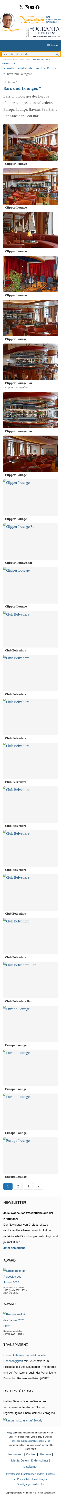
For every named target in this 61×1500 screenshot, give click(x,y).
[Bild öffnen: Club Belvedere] (30, 629)
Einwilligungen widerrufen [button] (30, 1484)
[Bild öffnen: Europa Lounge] (30, 1024)
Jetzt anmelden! (14, 1248)
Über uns (45, 1454)
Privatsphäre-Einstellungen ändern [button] (25, 1473)
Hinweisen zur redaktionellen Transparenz (30, 1441)
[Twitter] (21, 7)
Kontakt (31, 1454)
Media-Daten (20, 1460)
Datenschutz (39, 1460)
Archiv (40, 68)
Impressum (15, 1454)
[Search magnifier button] (57, 54)
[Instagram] (27, 7)
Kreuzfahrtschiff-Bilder (18, 68)
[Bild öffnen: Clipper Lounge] (30, 142)
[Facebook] (37, 7)
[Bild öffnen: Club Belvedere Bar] (30, 980)
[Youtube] (32, 7)
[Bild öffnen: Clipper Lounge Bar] (30, 362)
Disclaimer (30, 1466)
